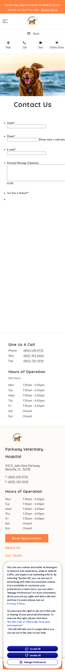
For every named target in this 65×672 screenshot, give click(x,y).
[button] (5, 21)
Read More (49, 9)
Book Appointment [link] (26, 538)
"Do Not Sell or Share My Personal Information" (28, 623)
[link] (32, 20)
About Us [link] (13, 547)
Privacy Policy (16, 603)
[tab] (15, 378)
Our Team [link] (13, 555)
